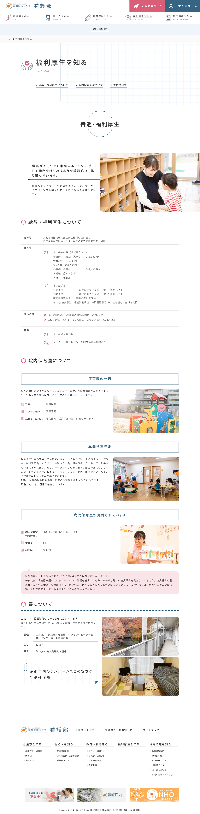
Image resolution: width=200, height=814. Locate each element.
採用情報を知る (182, 17)
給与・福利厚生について (53, 85)
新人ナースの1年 (96, 755)
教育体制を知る (102, 17)
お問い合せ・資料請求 (162, 774)
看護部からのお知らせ (119, 730)
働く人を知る (61, 17)
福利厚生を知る (142, 17)
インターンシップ (160, 760)
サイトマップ (151, 730)
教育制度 (93, 765)
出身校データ (158, 765)
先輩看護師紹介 (64, 751)
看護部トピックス (65, 760)
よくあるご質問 (159, 769)
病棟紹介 (29, 755)
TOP (9, 38)
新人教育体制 (95, 760)
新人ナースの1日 (96, 751)
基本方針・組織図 (33, 751)
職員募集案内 (158, 751)
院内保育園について (91, 85)
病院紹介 (29, 760)
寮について (120, 85)
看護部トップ (86, 730)
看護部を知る (21, 17)
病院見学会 (157, 755)
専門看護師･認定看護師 (68, 755)
